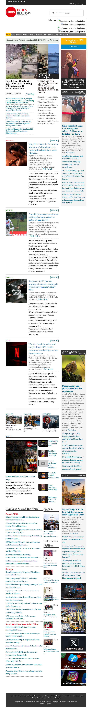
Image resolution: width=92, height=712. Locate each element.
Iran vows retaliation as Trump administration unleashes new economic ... (23, 556)
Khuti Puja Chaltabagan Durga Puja (52, 453)
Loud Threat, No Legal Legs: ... (49, 429)
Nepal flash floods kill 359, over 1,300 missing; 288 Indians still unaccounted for (19, 85)
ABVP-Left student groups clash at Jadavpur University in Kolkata (20, 484)
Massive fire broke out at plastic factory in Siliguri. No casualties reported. (19, 494)
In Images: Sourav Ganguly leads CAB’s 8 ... (51, 599)
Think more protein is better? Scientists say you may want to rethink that (40, 332)
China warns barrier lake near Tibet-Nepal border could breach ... (23, 635)
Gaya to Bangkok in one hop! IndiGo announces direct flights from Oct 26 (73, 512)
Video (66, 35)
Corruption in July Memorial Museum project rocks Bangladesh (21, 653)
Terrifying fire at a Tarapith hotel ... (53, 443)
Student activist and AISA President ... (52, 464)
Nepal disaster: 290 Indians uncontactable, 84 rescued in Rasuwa (17, 116)
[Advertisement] (73, 277)
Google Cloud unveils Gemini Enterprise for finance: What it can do (42, 393)
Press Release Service (38, 698)
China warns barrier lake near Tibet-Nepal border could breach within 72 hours (48, 86)
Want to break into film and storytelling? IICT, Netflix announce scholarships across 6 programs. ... (43, 349)
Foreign (9, 569)
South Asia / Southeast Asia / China (22, 624)
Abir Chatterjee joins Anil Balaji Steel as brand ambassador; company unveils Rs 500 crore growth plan (72, 162)
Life (36, 35)
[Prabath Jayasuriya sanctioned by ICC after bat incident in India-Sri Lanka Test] (16, 224)
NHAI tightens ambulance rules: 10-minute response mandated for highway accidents (43, 315)
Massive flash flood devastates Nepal (20, 478)
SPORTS (9, 210)
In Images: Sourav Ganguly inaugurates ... (51, 651)
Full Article (48, 169)
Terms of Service (55, 696)
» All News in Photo (51, 541)
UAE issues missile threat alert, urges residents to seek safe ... (21, 617)
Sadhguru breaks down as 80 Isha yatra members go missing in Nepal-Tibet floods (19, 108)
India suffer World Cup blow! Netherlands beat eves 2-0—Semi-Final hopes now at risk (42, 243)
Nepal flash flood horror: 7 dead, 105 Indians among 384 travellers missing (73, 460)
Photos (61, 35)
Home (8, 35)
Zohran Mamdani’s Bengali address (20, 488)
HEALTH (9, 277)
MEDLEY (9, 414)
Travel (56, 35)
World (40, 35)
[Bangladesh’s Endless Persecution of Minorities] (14, 420)
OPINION (47, 414)
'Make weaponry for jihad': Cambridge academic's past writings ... (21, 579)
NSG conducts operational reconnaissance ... (51, 534)
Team (20, 696)
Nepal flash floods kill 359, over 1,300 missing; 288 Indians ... (21, 628)
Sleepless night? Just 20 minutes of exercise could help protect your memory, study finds (43, 285)
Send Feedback (77, 696)
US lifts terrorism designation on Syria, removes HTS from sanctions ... (21, 562)
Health (50, 35)
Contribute (74, 47)
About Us (13, 696)
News (13, 35)
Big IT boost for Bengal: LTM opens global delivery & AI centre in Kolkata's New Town (72, 130)
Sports (24, 35)
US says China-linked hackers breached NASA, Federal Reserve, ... (21, 524)
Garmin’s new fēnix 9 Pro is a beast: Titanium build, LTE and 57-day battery (42, 402)
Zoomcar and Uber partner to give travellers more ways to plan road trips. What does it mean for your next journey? (73, 551)
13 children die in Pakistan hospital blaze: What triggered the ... (22, 660)
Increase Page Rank (46, 704)
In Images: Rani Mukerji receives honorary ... (50, 634)
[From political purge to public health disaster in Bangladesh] (32, 420)
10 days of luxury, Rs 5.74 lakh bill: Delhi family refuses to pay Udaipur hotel (19, 131)
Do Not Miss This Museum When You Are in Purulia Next (73, 540)
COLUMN (28, 414)
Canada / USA (12, 514)
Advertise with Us (30, 696)
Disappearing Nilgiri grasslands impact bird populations (72, 389)
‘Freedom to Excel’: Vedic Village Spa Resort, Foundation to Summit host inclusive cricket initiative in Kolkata (43, 260)
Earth (45, 35)
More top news (13, 94)
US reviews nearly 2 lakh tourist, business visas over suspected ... (22, 518)
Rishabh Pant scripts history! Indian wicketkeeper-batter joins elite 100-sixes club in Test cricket (43, 252)
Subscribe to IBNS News (74, 41)
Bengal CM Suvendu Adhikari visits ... (53, 476)
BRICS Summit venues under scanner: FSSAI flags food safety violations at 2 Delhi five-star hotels (43, 385)
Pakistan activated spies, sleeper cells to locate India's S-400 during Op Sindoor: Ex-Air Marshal (20, 100)
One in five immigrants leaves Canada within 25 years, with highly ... (24, 531)
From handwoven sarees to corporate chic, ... (50, 565)
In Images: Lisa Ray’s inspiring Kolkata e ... (51, 582)
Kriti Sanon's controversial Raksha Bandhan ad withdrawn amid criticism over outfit (42, 193)
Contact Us (67, 696)
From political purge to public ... (31, 427)
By (20, 430)
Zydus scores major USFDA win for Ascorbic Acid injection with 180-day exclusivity (42, 307)
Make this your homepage (77, 4)
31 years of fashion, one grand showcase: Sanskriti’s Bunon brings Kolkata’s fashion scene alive (42, 376)
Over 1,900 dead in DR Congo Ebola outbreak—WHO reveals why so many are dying (42, 323)
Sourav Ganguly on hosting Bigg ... (52, 488)
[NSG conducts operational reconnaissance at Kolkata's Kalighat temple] (51, 522)
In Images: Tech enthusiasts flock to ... (50, 617)
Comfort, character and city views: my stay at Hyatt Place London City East (73, 575)
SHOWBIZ (10, 140)
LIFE (8, 340)
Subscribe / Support (54, 698)
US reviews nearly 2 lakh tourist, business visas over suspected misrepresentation (19, 123)
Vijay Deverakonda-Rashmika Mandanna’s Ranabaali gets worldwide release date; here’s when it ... (43, 149)
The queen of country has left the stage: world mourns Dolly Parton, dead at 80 (42, 202)
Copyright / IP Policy (59, 702)
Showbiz (30, 35)
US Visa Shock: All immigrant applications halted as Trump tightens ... (23, 543)
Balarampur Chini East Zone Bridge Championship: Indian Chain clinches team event (43, 269)
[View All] (30, 94)
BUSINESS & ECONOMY (73, 92)
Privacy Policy (43, 696)
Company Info (72, 702)
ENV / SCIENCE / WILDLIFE (70, 353)
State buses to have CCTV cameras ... (52, 499)
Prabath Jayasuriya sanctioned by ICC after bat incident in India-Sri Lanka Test (43, 217)
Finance (18, 35)
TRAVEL (65, 476)
